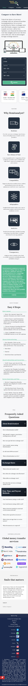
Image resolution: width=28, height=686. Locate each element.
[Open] (24, 68)
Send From (6, 65)
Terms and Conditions (14, 626)
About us (14, 620)
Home (4, 7)
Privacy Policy (14, 624)
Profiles (18, 7)
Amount (5, 58)
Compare (11, 7)
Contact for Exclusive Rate (14, 619)
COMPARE (15, 82)
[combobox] (12, 68)
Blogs (14, 622)
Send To (5, 72)
